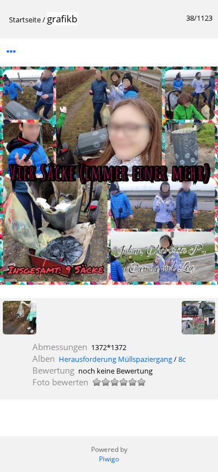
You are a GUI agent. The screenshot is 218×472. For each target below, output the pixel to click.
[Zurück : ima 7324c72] (19, 318)
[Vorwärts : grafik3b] (198, 318)
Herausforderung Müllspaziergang (115, 359)
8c (182, 359)
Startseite (25, 20)
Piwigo (109, 459)
